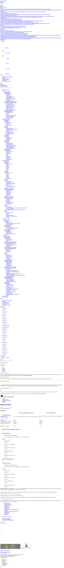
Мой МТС (8, 17)
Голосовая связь (9, 30)
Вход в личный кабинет (14, 36)
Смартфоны (2, 18)
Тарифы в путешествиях (17, 9)
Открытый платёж (22, 26)
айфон (3, 368)
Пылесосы (12, 21)
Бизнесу (1, 1)
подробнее (20, 495)
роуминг (3, 369)
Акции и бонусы (9, 96)
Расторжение (25, 34)
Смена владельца (20, 34)
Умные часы (6, 20)
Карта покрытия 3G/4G (28, 11)
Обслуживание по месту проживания (21, 38)
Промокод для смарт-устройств (21, 24)
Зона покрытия (26, 37)
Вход (1, 74)
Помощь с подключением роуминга (6, 32)
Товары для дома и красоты (5, 21)
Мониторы (19, 22)
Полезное (2, 14)
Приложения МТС (3, 17)
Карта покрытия (7, 408)
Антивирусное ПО (15, 16)
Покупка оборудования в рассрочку (35, 37)
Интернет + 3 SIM (3, 7)
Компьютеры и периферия (4, 22)
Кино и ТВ (7, 13)
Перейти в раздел (7, 91)
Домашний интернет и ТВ (4, 11)
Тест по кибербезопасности (49, 16)
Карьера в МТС (7, 507)
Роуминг (14, 32)
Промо (7, 24)
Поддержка (2, 29)
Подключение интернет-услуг (18, 31)
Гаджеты (1, 20)
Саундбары (36, 22)
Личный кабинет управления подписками (53, 35)
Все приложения (39, 17)
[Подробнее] (51, 413)
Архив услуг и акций (36, 11)
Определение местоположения (9, 14)
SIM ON (14, 37)
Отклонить (8, 396)
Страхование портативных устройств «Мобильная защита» (13, 23)
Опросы (29, 38)
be (0, 3)
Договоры (53, 37)
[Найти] (11, 360)
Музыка (10, 13)
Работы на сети (5, 38)
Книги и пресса (14, 13)
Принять (12, 396)
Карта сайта (2, 521)
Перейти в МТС (3, 39)
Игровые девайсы (31, 22)
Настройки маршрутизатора (30, 36)
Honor (16, 18)
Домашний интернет (6, 78)
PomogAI (48, 14)
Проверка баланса (25, 33)
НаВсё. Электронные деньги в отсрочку (12, 26)
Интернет (22, 32)
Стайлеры (21, 21)
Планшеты (11, 22)
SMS (13, 30)
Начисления (5, 33)
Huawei (11, 18)
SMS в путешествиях (47, 9)
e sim (3, 367)
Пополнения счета (10, 33)
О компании (2, 2)
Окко (21, 17)
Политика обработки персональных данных (11, 509)
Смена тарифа (10, 34)
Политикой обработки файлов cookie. (25, 375)
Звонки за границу (40, 9)
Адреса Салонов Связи (20, 37)
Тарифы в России (25, 9)
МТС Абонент (13, 17)
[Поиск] (11, 87)
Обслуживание (3, 37)
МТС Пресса (29, 17)
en (1, 3)
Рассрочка (20, 33)
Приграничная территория (11, 109)
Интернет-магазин (5, 79)
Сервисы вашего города (28, 14)
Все (20, 18)
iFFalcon (15, 19)
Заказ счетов (16, 33)
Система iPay (9, 27)
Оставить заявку (43, 11)
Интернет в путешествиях (32, 9)
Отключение (26, 31)
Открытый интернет (9, 100)
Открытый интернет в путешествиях (4, 416)
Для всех (4, 24)
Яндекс (13, 19)
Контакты (6, 510)
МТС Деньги (25, 17)
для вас (3, 371)
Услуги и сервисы (3, 27)
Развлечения (2, 15)
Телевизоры (2, 19)
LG (5, 19)
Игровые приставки (24, 22)
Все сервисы (3, 306)
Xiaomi (14, 18)
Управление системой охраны (23, 16)
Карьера (1, 5)
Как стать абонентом (9, 37)
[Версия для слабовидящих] (1, 4)
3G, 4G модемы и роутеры (36, 20)
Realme (18, 18)
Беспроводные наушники (12, 20)
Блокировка (15, 34)
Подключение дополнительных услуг (22, 35)
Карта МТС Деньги (7, 225)
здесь (25, 489)
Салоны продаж (5, 296)
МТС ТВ (17, 17)
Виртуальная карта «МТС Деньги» (12, 228)
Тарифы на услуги (36, 14)
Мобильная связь (3, 30)
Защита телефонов (8, 16)
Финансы (2, 25)
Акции (13, 11)
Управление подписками (6, 81)
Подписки (14, 35)
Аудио (24, 20)
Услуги (11, 11)
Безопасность (2, 16)
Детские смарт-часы (28, 20)
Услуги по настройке (27, 23)
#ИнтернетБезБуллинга (33, 16)
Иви (19, 17)
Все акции (32, 24)
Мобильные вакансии (43, 14)
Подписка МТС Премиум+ (11, 98)
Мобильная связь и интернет (7, 76)
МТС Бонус (8, 99)
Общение (15, 15)
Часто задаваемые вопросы (46, 37)
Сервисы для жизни (3, 12)
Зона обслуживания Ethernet (19, 11)
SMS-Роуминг (18, 32)
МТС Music (34, 17)
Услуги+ (28, 24)
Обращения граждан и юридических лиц (11, 511)
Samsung (8, 18)
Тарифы (7, 95)
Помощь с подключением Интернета (6, 31)
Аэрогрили (25, 21)
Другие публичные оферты (11, 291)
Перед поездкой (54, 9)
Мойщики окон (16, 21)
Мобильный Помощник (10, 274)
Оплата (1, 33)
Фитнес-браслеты (20, 20)
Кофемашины (29, 21)
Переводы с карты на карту (16, 27)
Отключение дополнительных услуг (36, 35)
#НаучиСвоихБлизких (41, 16)
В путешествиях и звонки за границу (6, 9)
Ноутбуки (15, 22)
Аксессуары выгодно (12, 24)
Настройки (30, 31)
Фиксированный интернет (5, 36)
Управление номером (4, 34)
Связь (1, 8)
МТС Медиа (2, 13)
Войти (2, 84)
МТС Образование (18, 14)
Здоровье (22, 14)
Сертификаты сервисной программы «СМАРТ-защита (40, 23)
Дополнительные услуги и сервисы (6, 35)
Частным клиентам (3, 0)
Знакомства (7, 15)
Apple (6, 18)
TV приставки (19, 19)
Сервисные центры (12, 38)
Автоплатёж (2, 28)
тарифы (3, 370)
